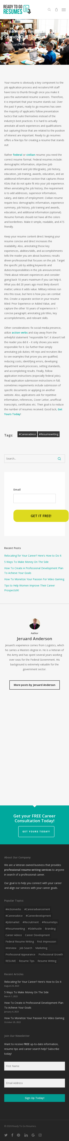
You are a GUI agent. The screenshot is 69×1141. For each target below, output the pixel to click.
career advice (14, 935)
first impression (46, 941)
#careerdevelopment (38, 915)
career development (37, 935)
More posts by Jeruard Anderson (34, 685)
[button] (64, 9)
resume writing (47, 961)
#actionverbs (13, 909)
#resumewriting (48, 434)
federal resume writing (20, 941)
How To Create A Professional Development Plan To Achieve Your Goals (33, 570)
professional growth (50, 954)
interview (11, 948)
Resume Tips (27, 49)
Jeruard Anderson (20, 44)
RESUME (11, 961)
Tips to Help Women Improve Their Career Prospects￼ (29, 588)
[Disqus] (34, 750)
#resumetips (50, 922)
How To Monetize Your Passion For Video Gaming (34, 579)
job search (26, 948)
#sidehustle (35, 928)
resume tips (26, 961)
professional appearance (20, 954)
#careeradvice (27, 434)
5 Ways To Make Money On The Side (26, 562)
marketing (41, 948)
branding (50, 928)
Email (17, 489)
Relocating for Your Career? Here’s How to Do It (32, 555)
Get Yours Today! (36, 831)
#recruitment (31, 922)
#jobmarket (13, 922)
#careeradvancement (37, 909)
